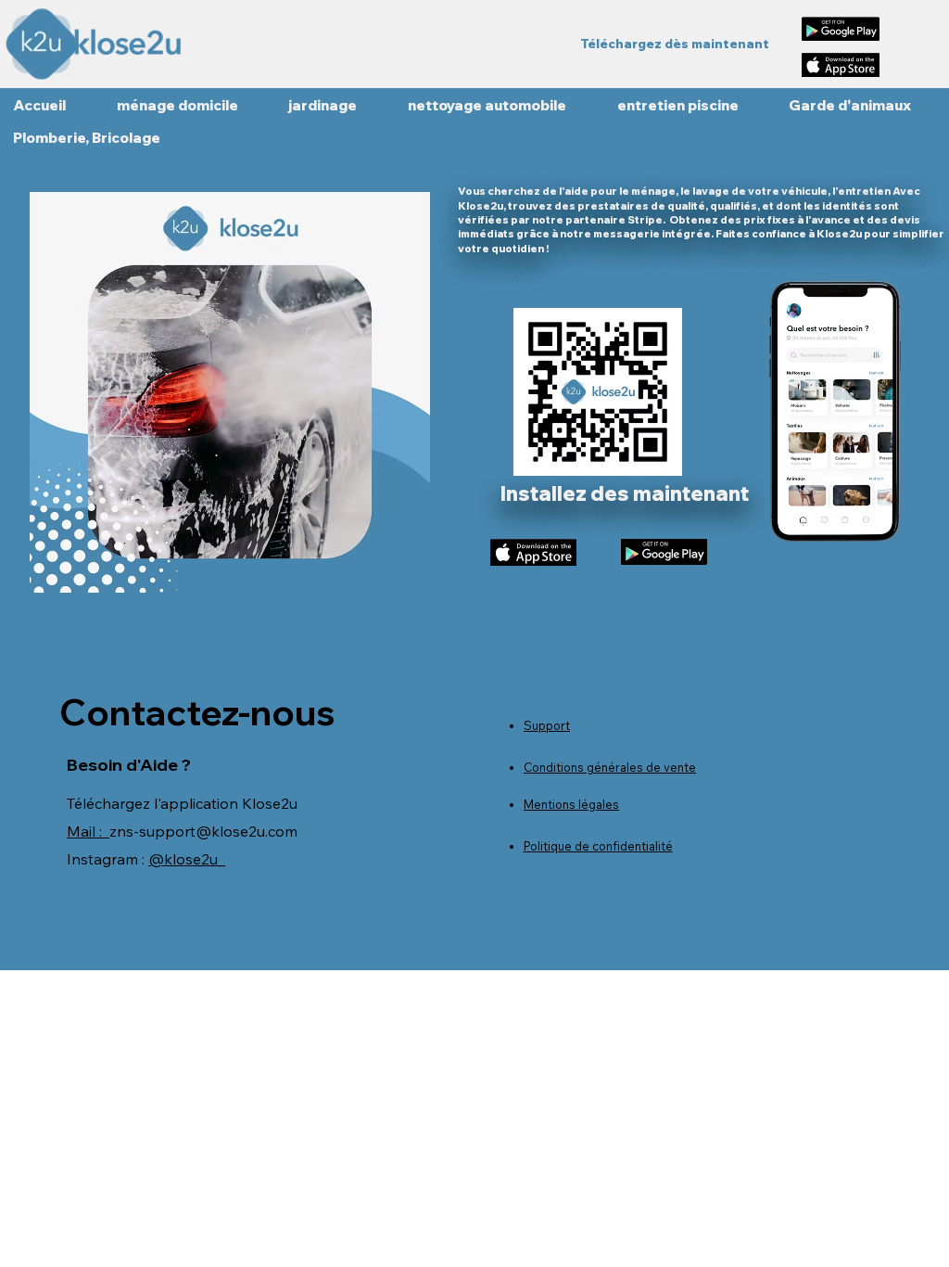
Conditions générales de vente (610, 767)
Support (547, 725)
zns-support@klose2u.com (203, 831)
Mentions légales (571, 804)
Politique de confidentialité (598, 845)
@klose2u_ (186, 859)
